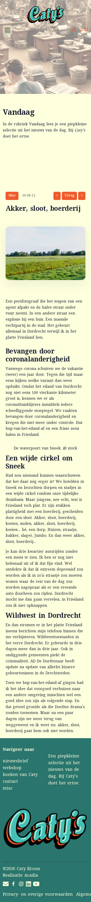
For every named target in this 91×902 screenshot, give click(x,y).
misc (8, 789)
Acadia (31, 876)
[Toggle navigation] (7, 30)
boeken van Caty (20, 775)
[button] (77, 30)
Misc (12, 195)
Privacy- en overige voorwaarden (38, 895)
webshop (12, 768)
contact (10, 782)
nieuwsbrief (15, 761)
